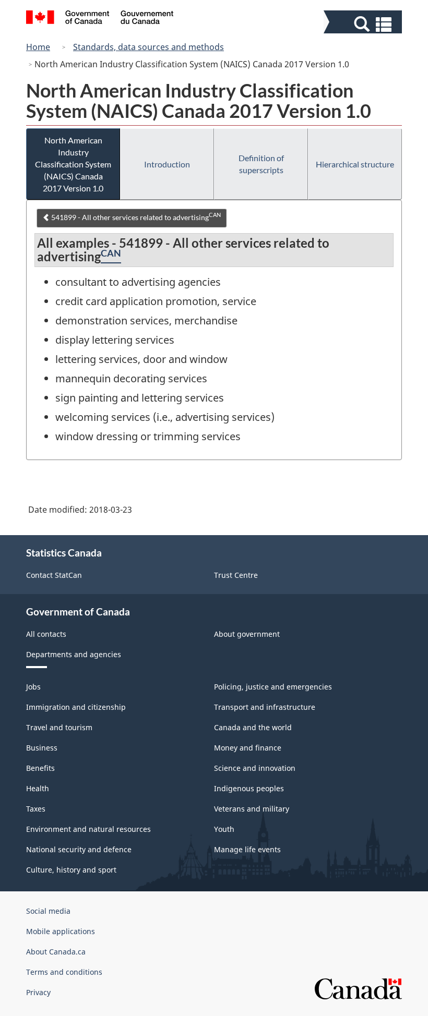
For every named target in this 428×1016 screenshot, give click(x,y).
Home (38, 47)
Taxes (35, 809)
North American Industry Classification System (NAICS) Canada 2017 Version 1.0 (73, 164)
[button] (364, 24)
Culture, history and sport (71, 870)
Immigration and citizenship (76, 707)
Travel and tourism (59, 727)
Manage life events (247, 849)
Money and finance (247, 748)
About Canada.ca (56, 952)
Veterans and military (251, 809)
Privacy (38, 992)
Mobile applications (60, 931)
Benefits (40, 768)
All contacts (46, 634)
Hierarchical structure (355, 164)
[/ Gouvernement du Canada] (100, 18)
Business (41, 748)
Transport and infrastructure (264, 707)
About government (247, 634)
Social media (48, 911)
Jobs (33, 687)
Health (37, 788)
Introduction (167, 164)
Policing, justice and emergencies (273, 687)
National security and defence (79, 849)
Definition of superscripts (261, 164)
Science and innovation (254, 768)
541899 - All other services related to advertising (135, 216)
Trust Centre (236, 575)
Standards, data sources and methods (148, 47)
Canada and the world (253, 727)
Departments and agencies (73, 654)
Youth (224, 829)
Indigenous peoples (249, 788)
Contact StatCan (54, 575)
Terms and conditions (64, 972)
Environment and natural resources (88, 829)
